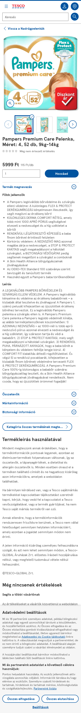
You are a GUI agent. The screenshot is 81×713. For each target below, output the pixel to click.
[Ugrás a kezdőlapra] (18, 6)
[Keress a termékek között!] (75, 17)
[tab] (24, 124)
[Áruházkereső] (75, 6)
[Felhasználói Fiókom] (64, 6)
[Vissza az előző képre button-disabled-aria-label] (8, 124)
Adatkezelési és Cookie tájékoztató (43, 636)
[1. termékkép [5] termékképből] (40, 73)
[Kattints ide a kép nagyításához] (10, 103)
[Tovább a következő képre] (73, 124)
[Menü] (6, 6)
